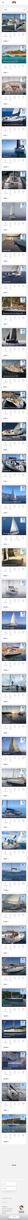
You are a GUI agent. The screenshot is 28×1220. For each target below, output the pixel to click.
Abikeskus (4, 1206)
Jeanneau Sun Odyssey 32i (11, 502)
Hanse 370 (6, 282)
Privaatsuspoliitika (7, 1211)
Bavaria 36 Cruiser (9, 345)
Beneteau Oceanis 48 (10, 533)
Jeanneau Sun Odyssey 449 (12, 690)
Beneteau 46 (7, 1068)
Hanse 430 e (7, 187)
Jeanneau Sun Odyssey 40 (11, 816)
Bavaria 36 (6, 974)
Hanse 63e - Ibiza (9, 1131)
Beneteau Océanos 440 (11, 30)
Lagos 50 (6, 753)
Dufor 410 (6, 942)
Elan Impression (8, 628)
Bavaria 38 (6, 470)
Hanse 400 (6, 250)
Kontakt (4, 1213)
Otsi (5, 10)
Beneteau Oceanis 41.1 (10, 62)
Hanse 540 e (7, 219)
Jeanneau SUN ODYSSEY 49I (12, 659)
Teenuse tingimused (7, 1209)
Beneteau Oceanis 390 (10, 376)
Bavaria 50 (6, 1036)
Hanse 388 (6, 93)
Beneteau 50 (7, 785)
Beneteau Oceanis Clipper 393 (13, 313)
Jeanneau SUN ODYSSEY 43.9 (13, 124)
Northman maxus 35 (10, 565)
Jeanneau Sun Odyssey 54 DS (12, 439)
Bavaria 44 (6, 722)
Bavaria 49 (6, 156)
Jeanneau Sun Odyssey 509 (12, 911)
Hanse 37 (6, 1099)
